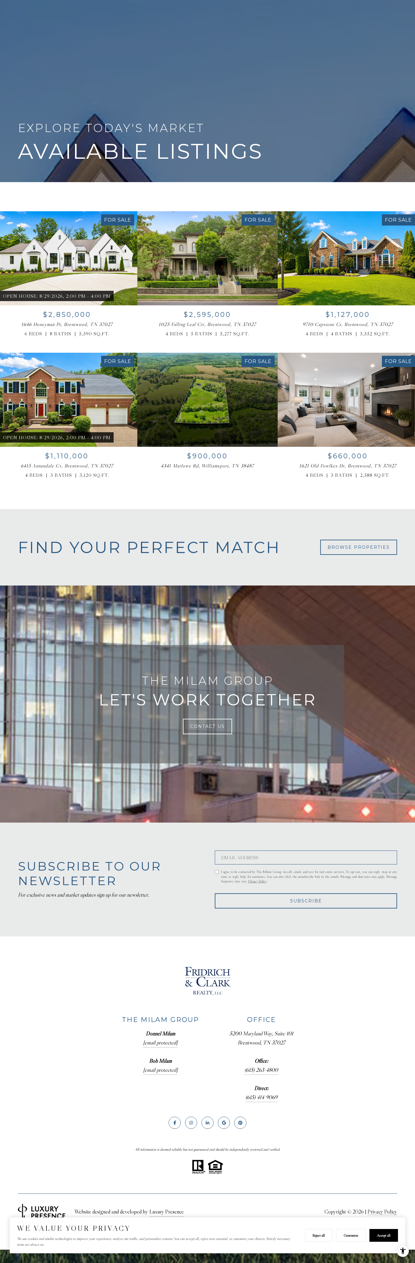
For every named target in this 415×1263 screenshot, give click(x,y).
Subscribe (306, 901)
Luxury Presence (166, 1211)
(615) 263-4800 (261, 1070)
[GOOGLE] (224, 1123)
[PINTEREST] (240, 1123)
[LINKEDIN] (207, 1123)
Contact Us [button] (207, 726)
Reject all (319, 1235)
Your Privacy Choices (207, 1256)
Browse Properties (359, 547)
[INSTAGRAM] (191, 1123)
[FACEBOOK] (175, 1123)
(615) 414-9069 (261, 1097)
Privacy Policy (257, 881)
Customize (351, 1235)
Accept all (383, 1235)
